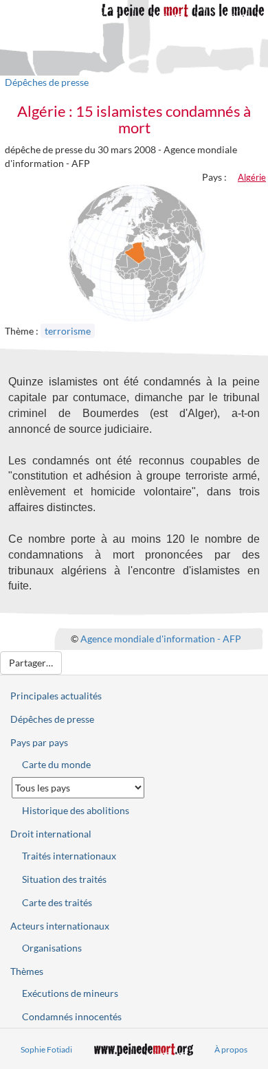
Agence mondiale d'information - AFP (160, 638)
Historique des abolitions (75, 810)
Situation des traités (64, 879)
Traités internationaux (69, 856)
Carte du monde (56, 764)
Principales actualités (56, 695)
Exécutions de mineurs (70, 993)
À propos (230, 1049)
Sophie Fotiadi (46, 1049)
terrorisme (68, 331)
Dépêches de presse (47, 82)
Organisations (52, 948)
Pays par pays (39, 742)
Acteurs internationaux (59, 926)
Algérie (252, 177)
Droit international (50, 834)
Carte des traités (57, 902)
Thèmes (26, 971)
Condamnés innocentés (72, 1016)
